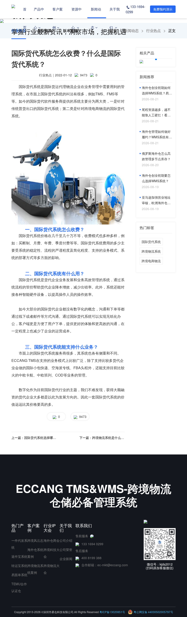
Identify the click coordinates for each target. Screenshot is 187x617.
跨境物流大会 (52, 569)
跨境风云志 (35, 540)
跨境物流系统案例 (35, 569)
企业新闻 (66, 558)
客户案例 (57, 18)
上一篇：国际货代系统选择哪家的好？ (34, 437)
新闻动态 (96, 18)
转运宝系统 (19, 565)
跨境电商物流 (151, 261)
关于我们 (114, 18)
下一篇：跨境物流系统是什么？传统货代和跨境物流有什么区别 (102, 437)
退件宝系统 (19, 556)
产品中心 (39, 18)
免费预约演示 (162, 9)
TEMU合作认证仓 (19, 587)
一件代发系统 (19, 544)
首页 (24, 18)
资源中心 (76, 18)
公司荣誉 (66, 549)
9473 (81, 416)
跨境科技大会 (52, 553)
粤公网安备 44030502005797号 (153, 612)
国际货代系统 (151, 241)
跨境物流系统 (151, 251)
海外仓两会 (52, 540)
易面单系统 (19, 574)
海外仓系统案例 (35, 553)
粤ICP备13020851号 (112, 612)
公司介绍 (66, 540)
